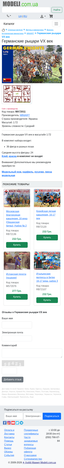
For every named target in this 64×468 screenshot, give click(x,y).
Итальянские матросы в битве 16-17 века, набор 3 (47, 277)
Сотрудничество (33, 459)
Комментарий (9, 345)
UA (20, 16)
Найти (56, 10)
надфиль (27, 172)
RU (25, 16)
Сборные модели (15, 30)
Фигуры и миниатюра (35, 30)
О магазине (30, 455)
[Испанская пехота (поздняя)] (17, 261)
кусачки (39, 172)
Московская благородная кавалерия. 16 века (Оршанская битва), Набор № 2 (16, 218)
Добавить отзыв (12, 379)
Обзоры (8, 451)
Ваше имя (7, 318)
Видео (7, 448)
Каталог (9, 23)
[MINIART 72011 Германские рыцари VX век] (32, 64)
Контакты (9, 437)
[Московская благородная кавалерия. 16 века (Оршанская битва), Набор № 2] (17, 198)
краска (13, 156)
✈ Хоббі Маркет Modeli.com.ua (39, 462)
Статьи (8, 444)
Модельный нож (11, 172)
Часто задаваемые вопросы (31, 441)
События (9, 455)
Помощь (8, 441)
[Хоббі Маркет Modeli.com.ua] (20, 3)
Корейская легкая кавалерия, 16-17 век (46, 215)
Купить (17, 245)
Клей (5, 156)
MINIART (30, 33)
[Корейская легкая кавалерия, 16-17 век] (47, 198)
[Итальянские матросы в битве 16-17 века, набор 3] (47, 261)
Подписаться (52, 416)
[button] (9, 16)
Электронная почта (12, 332)
